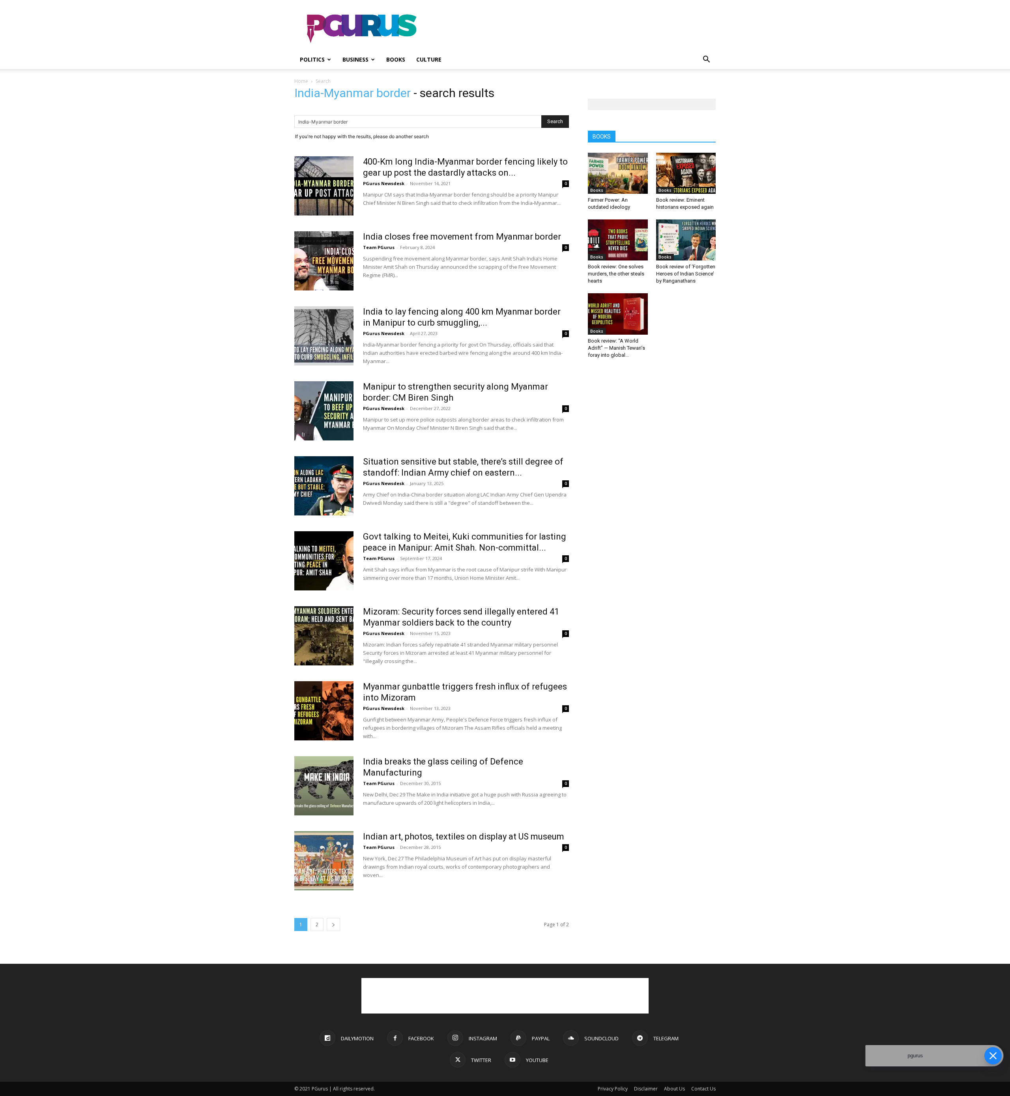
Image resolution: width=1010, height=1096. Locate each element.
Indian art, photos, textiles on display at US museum (463, 836)
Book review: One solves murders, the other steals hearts (616, 274)
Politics (312, 59)
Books (395, 59)
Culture (428, 59)
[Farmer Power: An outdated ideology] (618, 173)
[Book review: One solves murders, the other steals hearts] (618, 239)
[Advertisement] (572, 29)
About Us (674, 1088)
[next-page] (333, 924)
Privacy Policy (613, 1088)
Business (355, 59)
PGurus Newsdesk (383, 183)
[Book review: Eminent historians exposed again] (686, 173)
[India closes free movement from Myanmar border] (324, 260)
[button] (706, 60)
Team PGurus (379, 247)
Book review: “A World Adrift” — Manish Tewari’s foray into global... (616, 348)
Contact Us (703, 1088)
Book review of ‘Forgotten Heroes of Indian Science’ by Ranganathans (685, 274)
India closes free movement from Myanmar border (462, 237)
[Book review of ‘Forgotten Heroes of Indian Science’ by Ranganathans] (686, 239)
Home (301, 81)
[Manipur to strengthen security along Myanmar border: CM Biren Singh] (324, 410)
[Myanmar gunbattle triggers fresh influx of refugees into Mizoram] (324, 710)
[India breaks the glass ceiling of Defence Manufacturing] (324, 785)
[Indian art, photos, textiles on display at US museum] (324, 860)
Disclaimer (646, 1088)
